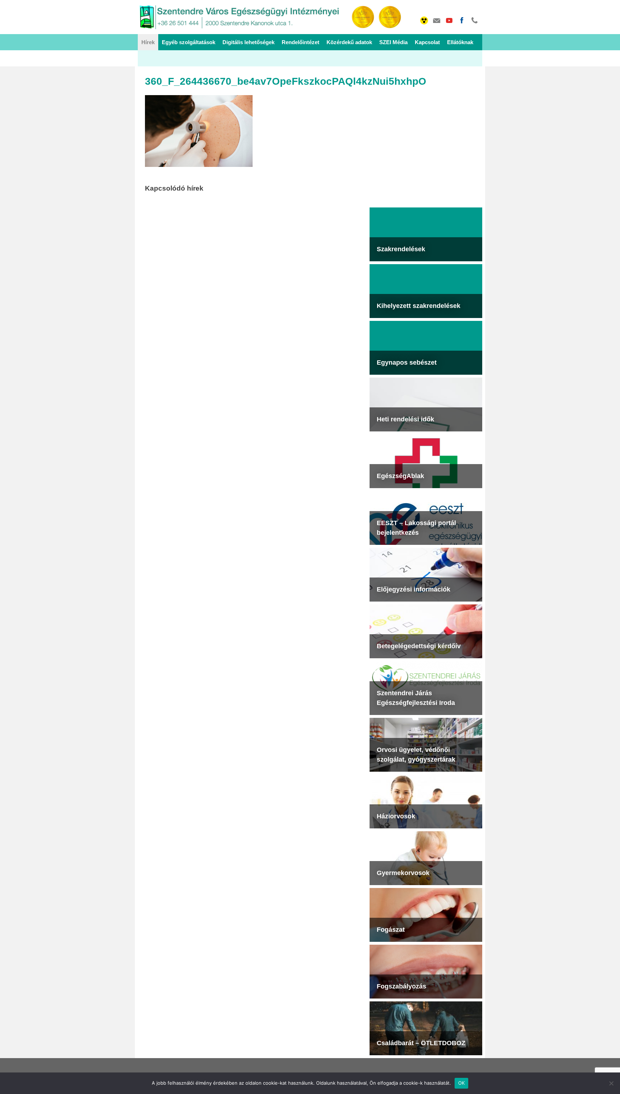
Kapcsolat (427, 42)
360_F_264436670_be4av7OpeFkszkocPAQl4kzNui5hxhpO (285, 81)
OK (461, 1083)
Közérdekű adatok (349, 42)
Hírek (148, 42)
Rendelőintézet (300, 42)
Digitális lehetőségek (248, 42)
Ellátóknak (460, 42)
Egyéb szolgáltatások (188, 42)
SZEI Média (393, 42)
